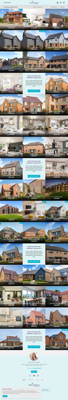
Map (62, 7)
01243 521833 (7, 2)
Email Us (34, 371)
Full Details (11, 21)
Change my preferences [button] (13, 396)
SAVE (40, 7)
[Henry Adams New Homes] (34, 2)
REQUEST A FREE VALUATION (34, 90)
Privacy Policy (45, 390)
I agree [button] (5, 396)
